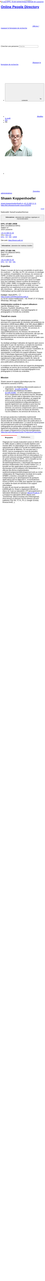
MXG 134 (8, 235)
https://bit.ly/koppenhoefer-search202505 (16, 205)
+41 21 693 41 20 (7, 233)
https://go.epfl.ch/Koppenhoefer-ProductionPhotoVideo (21, 432)
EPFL (2, 237)
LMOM (15, 237)
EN (6, 120)
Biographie (9, 437)
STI (7, 237)
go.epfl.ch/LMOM (21, 389)
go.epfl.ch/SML (10, 393)
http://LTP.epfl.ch (33, 493)
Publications (25, 437)
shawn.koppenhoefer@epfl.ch (12, 203)
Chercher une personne (9, 46)
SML (14, 262)
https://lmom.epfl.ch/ (15, 240)
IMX (10, 237)
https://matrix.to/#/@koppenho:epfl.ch (14, 297)
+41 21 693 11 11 (29, 203)
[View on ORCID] (21, 173)
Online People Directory (20, 7)
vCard (42, 209)
